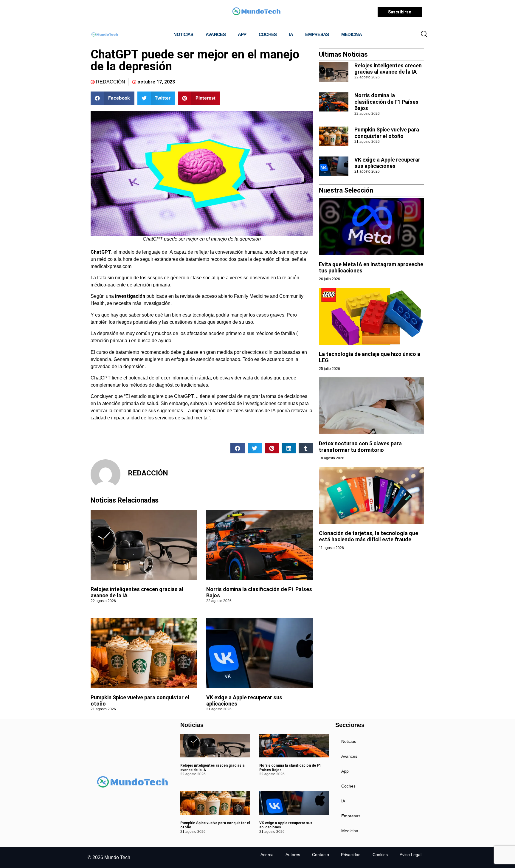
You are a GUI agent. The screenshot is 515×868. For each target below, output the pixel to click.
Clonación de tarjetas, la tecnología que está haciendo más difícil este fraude (368, 536)
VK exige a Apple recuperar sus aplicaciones (387, 162)
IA (291, 34)
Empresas (317, 34)
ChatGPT (101, 252)
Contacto (320, 854)
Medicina (351, 34)
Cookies (380, 854)
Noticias (183, 34)
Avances (216, 34)
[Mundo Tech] (256, 12)
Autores (293, 854)
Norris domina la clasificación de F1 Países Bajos (386, 101)
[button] (424, 35)
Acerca (267, 854)
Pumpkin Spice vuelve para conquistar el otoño (386, 132)
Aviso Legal (410, 854)
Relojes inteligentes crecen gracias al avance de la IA (388, 68)
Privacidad (351, 854)
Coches (268, 34)
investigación (130, 296)
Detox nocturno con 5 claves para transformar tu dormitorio (360, 446)
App (242, 34)
